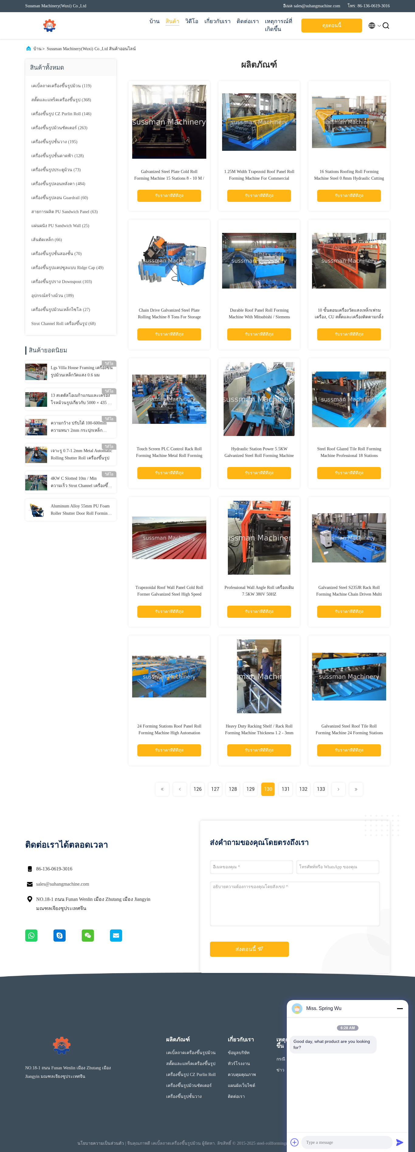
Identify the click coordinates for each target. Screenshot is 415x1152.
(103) (61, 281)
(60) (59, 197)
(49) (67, 267)
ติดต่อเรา (248, 21)
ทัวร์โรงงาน (239, 1063)
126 (198, 789)
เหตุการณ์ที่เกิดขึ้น (278, 25)
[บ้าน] (49, 25)
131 (286, 789)
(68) (63, 323)
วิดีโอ (191, 21)
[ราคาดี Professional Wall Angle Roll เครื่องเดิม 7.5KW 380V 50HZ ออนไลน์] (259, 537)
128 (233, 789)
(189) (52, 295)
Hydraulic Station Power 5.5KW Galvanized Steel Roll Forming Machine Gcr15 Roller (259, 456)
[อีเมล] (123, 940)
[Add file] (294, 1142)
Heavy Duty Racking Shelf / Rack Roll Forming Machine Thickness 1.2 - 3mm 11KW (259, 733)
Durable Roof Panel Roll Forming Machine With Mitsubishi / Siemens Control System (259, 317)
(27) (60, 309)
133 (321, 789)
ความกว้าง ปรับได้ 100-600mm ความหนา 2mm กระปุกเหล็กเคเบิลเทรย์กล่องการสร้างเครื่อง (80, 427)
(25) (60, 225)
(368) (61, 100)
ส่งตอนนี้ (246, 949)
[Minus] (399, 1008)
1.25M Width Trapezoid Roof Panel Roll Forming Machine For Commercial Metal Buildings (259, 178)
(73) (56, 170)
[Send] (400, 1142)
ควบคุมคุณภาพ (242, 1074)
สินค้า (172, 21)
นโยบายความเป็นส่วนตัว (100, 1143)
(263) (59, 128)
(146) (61, 114)
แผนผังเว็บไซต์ (241, 1085)
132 (303, 789)
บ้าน (154, 21)
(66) (46, 239)
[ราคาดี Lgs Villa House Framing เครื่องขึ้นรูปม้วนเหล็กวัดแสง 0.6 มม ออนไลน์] (36, 371)
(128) (57, 156)
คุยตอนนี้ (331, 25)
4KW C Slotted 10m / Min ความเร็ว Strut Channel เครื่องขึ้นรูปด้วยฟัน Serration (81, 483)
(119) (61, 86)
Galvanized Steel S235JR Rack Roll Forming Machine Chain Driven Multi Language (349, 594)
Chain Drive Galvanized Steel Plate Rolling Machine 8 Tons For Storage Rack (169, 317)
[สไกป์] (67, 940)
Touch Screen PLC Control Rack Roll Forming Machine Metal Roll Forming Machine (169, 456)
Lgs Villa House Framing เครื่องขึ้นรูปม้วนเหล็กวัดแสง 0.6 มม (82, 371)
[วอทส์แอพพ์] (39, 940)
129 (250, 789)
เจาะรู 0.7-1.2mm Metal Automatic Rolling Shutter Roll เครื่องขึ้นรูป (81, 454)
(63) (64, 211)
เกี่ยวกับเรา (217, 21)
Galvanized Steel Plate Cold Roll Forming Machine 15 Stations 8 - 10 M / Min (169, 178)
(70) (56, 253)
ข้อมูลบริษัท (238, 1052)
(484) (58, 184)
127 (215, 789)
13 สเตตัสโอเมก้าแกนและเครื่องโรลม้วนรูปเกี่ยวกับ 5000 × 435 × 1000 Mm (80, 399)
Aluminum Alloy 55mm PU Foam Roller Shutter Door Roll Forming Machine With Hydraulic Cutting (80, 510)
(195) (54, 142)
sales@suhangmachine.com (62, 884)
